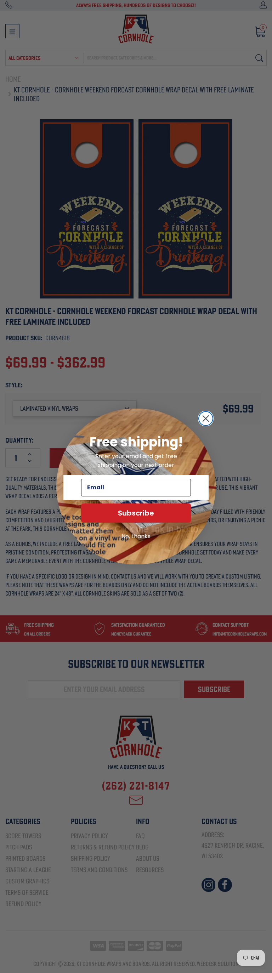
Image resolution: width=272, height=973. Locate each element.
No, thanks (136, 536)
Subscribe (136, 513)
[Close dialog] (206, 418)
